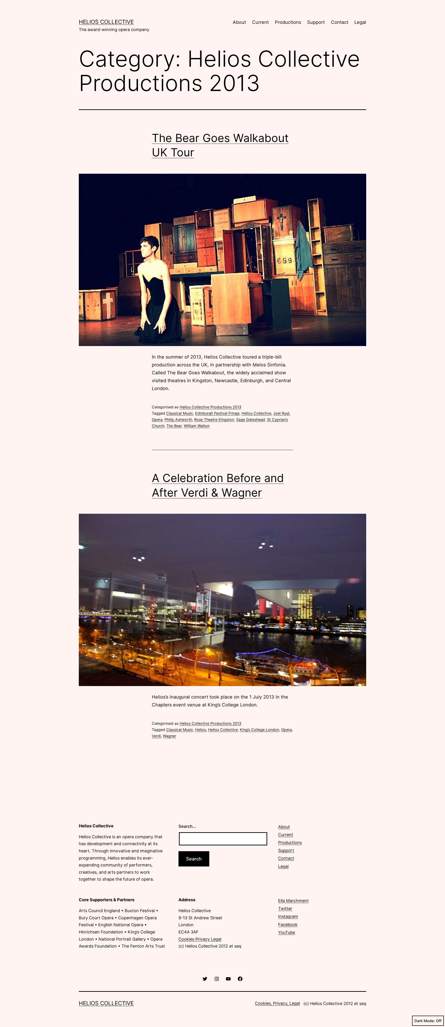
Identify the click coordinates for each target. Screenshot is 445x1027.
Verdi (156, 736)
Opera (157, 419)
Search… (187, 826)
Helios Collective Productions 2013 (210, 407)
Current (260, 22)
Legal (360, 22)
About (239, 22)
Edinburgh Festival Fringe (217, 413)
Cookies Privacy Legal (199, 939)
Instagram (288, 916)
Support (316, 22)
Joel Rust (281, 413)
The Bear (174, 425)
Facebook (288, 924)
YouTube (286, 932)
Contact (339, 22)
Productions (288, 22)
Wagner (169, 736)
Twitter (285, 908)
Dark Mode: (424, 1020)
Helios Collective (106, 22)
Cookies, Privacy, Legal (277, 1003)
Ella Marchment (293, 900)
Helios (200, 729)
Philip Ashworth (178, 419)
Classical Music (179, 413)
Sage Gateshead (250, 419)
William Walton (197, 425)
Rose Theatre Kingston (214, 419)
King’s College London (259, 729)
